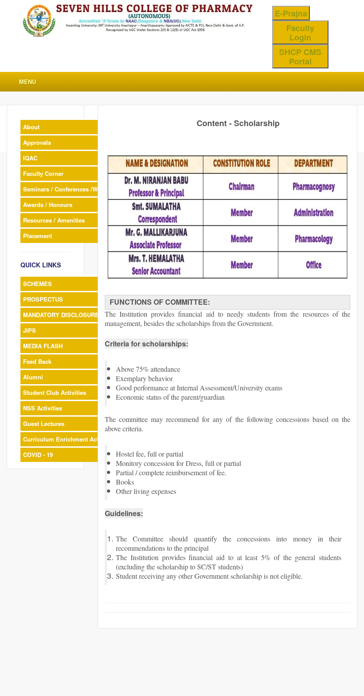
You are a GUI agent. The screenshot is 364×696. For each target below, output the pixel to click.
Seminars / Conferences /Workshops (73, 189)
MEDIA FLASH (43, 346)
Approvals (37, 142)
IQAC (30, 158)
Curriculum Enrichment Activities (69, 439)
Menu (27, 81)
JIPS (29, 330)
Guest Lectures (43, 423)
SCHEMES (37, 283)
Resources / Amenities (54, 220)
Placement (37, 235)
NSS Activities (42, 408)
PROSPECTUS (43, 299)
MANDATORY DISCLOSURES (63, 314)
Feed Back (37, 361)
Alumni (33, 377)
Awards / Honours (47, 204)
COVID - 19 (38, 454)
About (31, 127)
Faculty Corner (43, 173)
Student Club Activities (54, 392)
